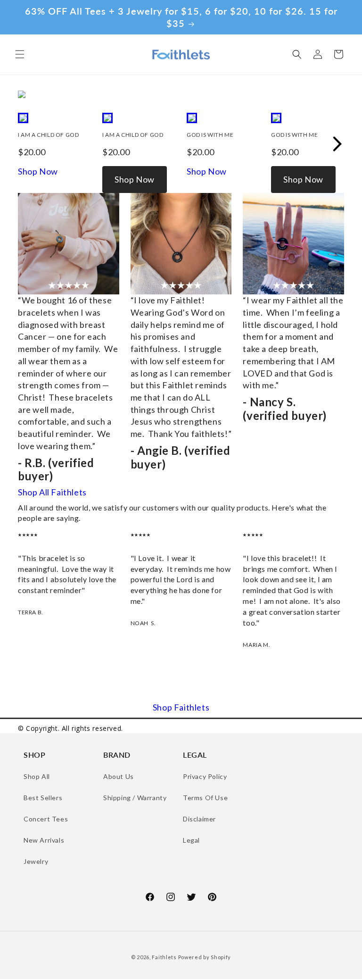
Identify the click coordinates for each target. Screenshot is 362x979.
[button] (19, 54)
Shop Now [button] (38, 171)
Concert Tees (46, 819)
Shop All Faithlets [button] (52, 492)
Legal (191, 840)
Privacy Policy (205, 776)
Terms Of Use (205, 798)
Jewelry (36, 861)
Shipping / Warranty (134, 798)
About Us (118, 776)
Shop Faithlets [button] (181, 707)
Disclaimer (199, 819)
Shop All (37, 776)
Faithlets (164, 957)
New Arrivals (44, 840)
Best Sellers (43, 798)
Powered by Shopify (204, 957)
